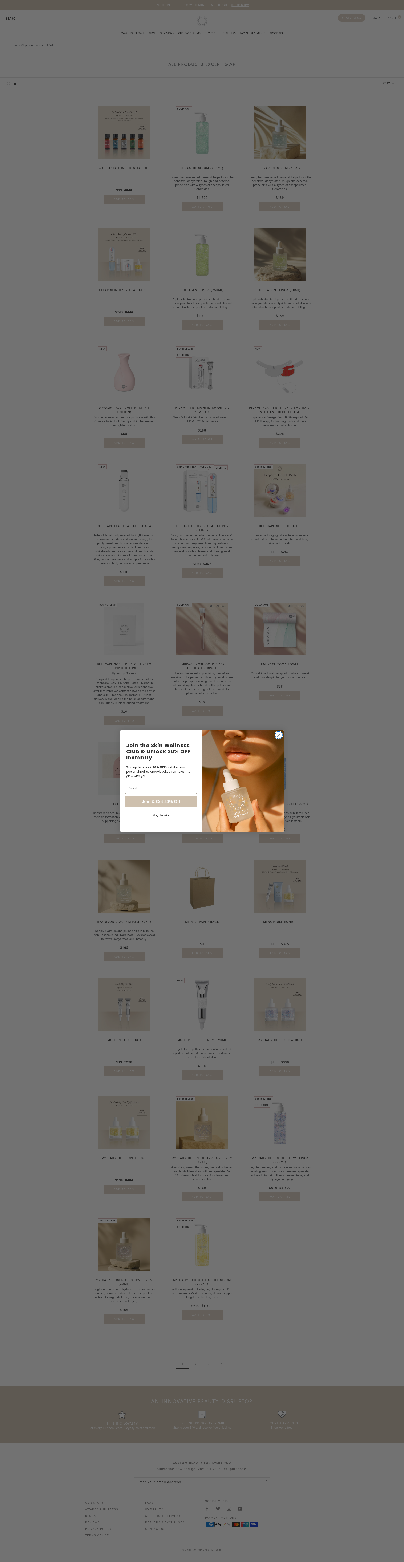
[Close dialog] (278, 735)
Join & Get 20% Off (161, 801)
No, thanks (161, 815)
